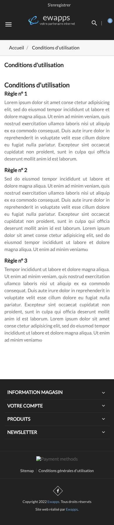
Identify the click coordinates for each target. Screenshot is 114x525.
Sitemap (27, 470)
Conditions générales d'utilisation (66, 470)
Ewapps (72, 509)
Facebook (58, 491)
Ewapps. (53, 501)
